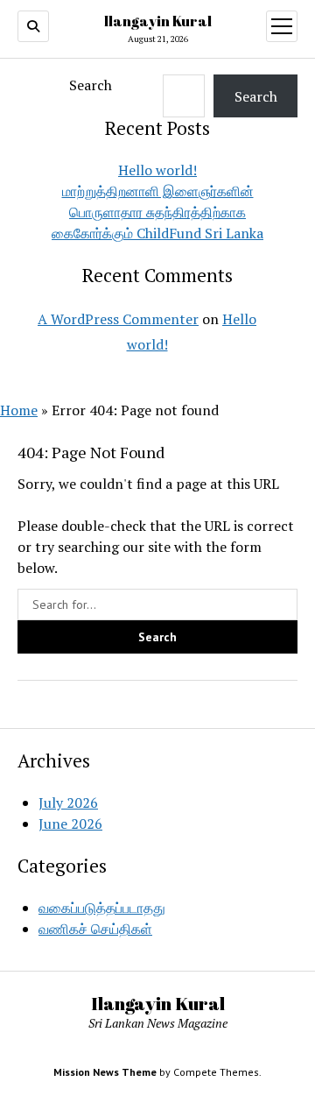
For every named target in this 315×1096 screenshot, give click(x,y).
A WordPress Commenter (118, 319)
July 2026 (68, 802)
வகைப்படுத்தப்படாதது (101, 907)
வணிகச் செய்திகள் (95, 928)
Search (90, 85)
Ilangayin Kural (158, 21)
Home (19, 410)
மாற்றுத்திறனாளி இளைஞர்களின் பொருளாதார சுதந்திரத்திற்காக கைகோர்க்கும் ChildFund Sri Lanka (157, 212)
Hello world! (157, 170)
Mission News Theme (105, 1071)
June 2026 (70, 823)
